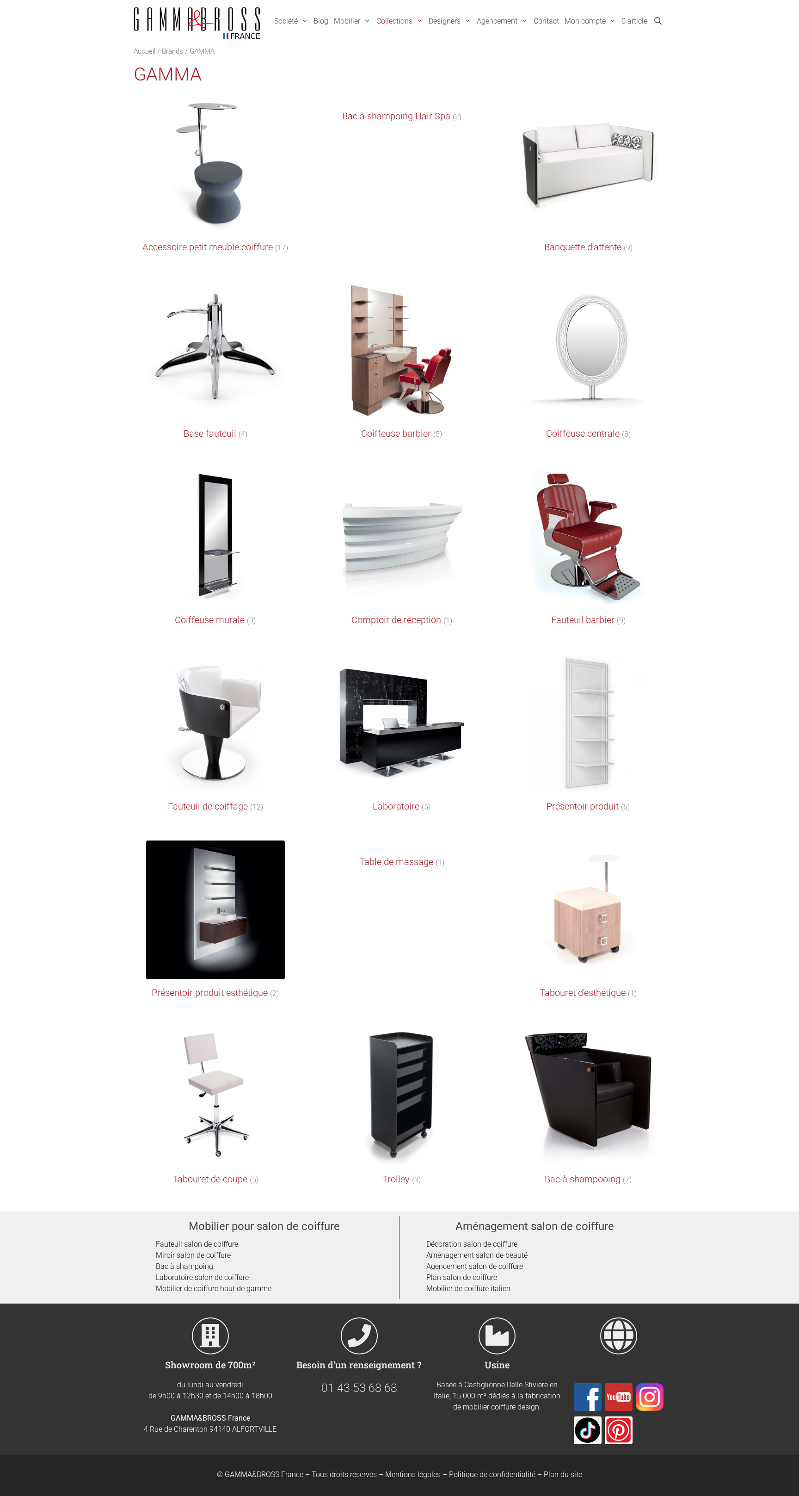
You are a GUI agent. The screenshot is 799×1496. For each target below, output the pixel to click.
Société (286, 21)
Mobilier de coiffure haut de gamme (213, 1288)
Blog (320, 21)
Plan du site (563, 1474)
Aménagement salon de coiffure (534, 1226)
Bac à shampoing (184, 1266)
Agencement (497, 21)
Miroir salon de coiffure (193, 1255)
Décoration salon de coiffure (471, 1244)
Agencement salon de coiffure (474, 1266)
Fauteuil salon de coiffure (197, 1244)
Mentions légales (413, 1474)
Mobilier (347, 21)
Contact (546, 21)
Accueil (144, 51)
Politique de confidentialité (492, 1474)
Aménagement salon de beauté (477, 1255)
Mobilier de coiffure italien (468, 1288)
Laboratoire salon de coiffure (202, 1277)
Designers (445, 21)
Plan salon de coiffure (461, 1277)
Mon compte (585, 21)
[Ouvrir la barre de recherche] (657, 21)
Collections (394, 21)
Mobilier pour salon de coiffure (264, 1226)
